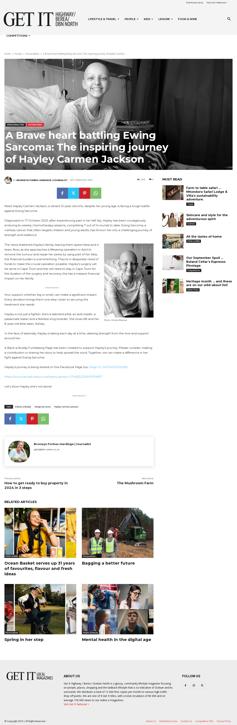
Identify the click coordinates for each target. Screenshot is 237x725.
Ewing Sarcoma (43, 406)
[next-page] (170, 299)
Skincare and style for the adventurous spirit (207, 217)
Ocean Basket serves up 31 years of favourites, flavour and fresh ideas (39, 568)
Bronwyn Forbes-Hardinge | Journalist (42, 180)
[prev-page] (164, 299)
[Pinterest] (84, 193)
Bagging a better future (108, 563)
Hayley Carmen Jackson (66, 406)
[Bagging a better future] (118, 533)
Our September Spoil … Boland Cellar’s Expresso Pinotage (206, 261)
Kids (147, 19)
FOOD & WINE (187, 19)
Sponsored (35, 124)
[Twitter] (73, 193)
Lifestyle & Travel (102, 19)
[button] (228, 19)
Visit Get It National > (217, 2)
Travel (190, 204)
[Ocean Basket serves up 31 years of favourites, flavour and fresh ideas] (40, 533)
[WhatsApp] (95, 193)
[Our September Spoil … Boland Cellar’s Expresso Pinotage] (172, 262)
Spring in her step (24, 639)
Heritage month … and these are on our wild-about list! (209, 283)
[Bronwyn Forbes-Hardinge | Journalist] (8, 180)
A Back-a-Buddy (23, 406)
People (130, 19)
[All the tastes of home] (172, 241)
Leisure (164, 19)
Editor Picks (192, 289)
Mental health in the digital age (116, 639)
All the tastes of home (204, 236)
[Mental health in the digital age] (118, 609)
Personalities (32, 53)
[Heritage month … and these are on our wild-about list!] (172, 286)
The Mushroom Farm (135, 483)
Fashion (191, 223)
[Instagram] (194, 685)
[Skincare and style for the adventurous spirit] (172, 219)
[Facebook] (62, 193)
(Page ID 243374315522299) (108, 367)
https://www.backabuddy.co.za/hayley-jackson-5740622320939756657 (53, 376)
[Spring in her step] (40, 609)
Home (7, 53)
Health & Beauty (90, 632)
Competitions (16, 35)
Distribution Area (194, 2)
